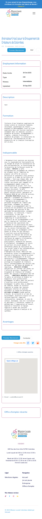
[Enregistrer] (38, 50)
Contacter (26, 338)
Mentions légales (11, 477)
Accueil (25, 477)
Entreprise (26, 483)
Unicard (7, 512)
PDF (31, 50)
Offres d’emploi (28, 486)
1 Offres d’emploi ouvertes (25, 352)
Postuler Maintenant (16, 50)
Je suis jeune (27, 480)
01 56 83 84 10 (21, 444)
